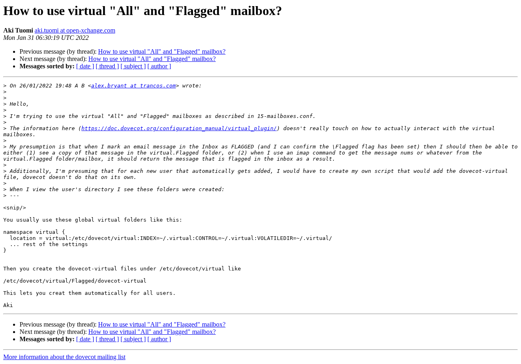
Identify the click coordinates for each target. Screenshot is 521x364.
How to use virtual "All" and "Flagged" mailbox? (161, 51)
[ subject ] (133, 66)
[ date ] (85, 66)
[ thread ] (107, 66)
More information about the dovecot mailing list (64, 356)
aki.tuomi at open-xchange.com (75, 30)
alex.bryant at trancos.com (133, 86)
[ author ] (159, 66)
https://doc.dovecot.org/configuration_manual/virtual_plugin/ (179, 128)
